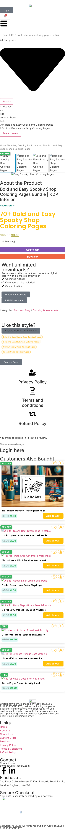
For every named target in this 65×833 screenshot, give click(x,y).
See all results (10, 133)
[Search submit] (2, 95)
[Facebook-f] (4, 770)
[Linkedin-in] (12, 770)
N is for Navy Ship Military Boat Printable (24, 609)
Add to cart (32, 249)
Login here (12, 450)
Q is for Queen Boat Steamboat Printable (24, 535)
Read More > (7, 205)
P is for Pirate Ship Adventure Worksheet (24, 560)
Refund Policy (32, 423)
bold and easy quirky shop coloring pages (22, 337)
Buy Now (32, 256)
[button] (21, 331)
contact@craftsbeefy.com (15, 765)
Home (3, 145)
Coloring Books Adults (29, 145)
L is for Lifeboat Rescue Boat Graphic (22, 658)
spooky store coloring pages (16, 352)
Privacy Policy (32, 381)
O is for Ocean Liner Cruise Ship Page (22, 585)
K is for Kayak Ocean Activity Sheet (21, 683)
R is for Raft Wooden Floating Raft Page (23, 510)
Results (7, 101)
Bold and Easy (22, 310)
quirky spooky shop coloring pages (19, 347)
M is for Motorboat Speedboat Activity (23, 634)
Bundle (12, 145)
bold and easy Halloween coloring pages (21, 342)
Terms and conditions (32, 403)
